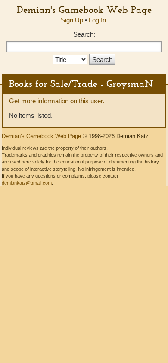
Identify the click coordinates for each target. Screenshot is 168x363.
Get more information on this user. (56, 101)
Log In (97, 20)
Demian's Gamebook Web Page (84, 9)
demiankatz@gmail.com (27, 182)
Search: (84, 34)
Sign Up (72, 20)
